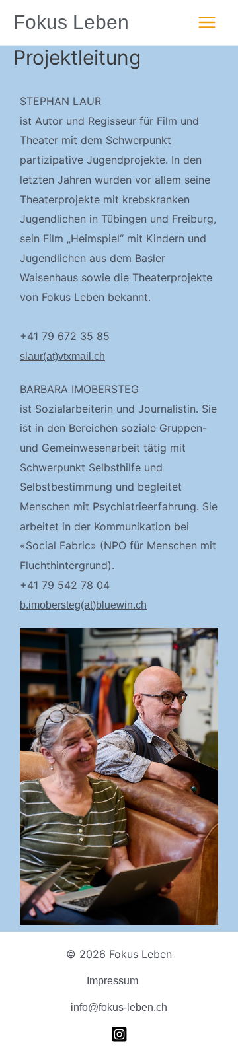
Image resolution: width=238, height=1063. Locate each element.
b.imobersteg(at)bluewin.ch (83, 605)
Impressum (112, 980)
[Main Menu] (207, 22)
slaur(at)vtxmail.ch (62, 356)
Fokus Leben (71, 22)
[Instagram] (119, 1034)
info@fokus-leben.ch (119, 1007)
